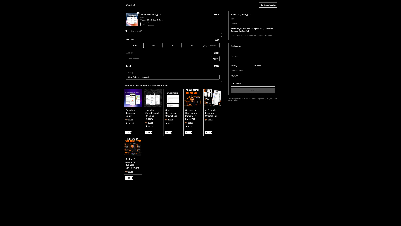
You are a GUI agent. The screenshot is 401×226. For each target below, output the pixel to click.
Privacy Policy (265, 99)
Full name (234, 56)
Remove (151, 24)
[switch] (127, 31)
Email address (236, 46)
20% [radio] (172, 45)
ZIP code (257, 66)
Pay (252, 91)
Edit (144, 24)
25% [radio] (191, 45)
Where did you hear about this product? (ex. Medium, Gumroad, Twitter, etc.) (252, 30)
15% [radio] (153, 45)
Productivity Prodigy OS (150, 14)
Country (234, 66)
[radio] (253, 84)
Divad (142, 17)
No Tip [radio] (134, 45)
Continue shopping (268, 5)
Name (233, 19)
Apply (215, 59)
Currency (129, 73)
